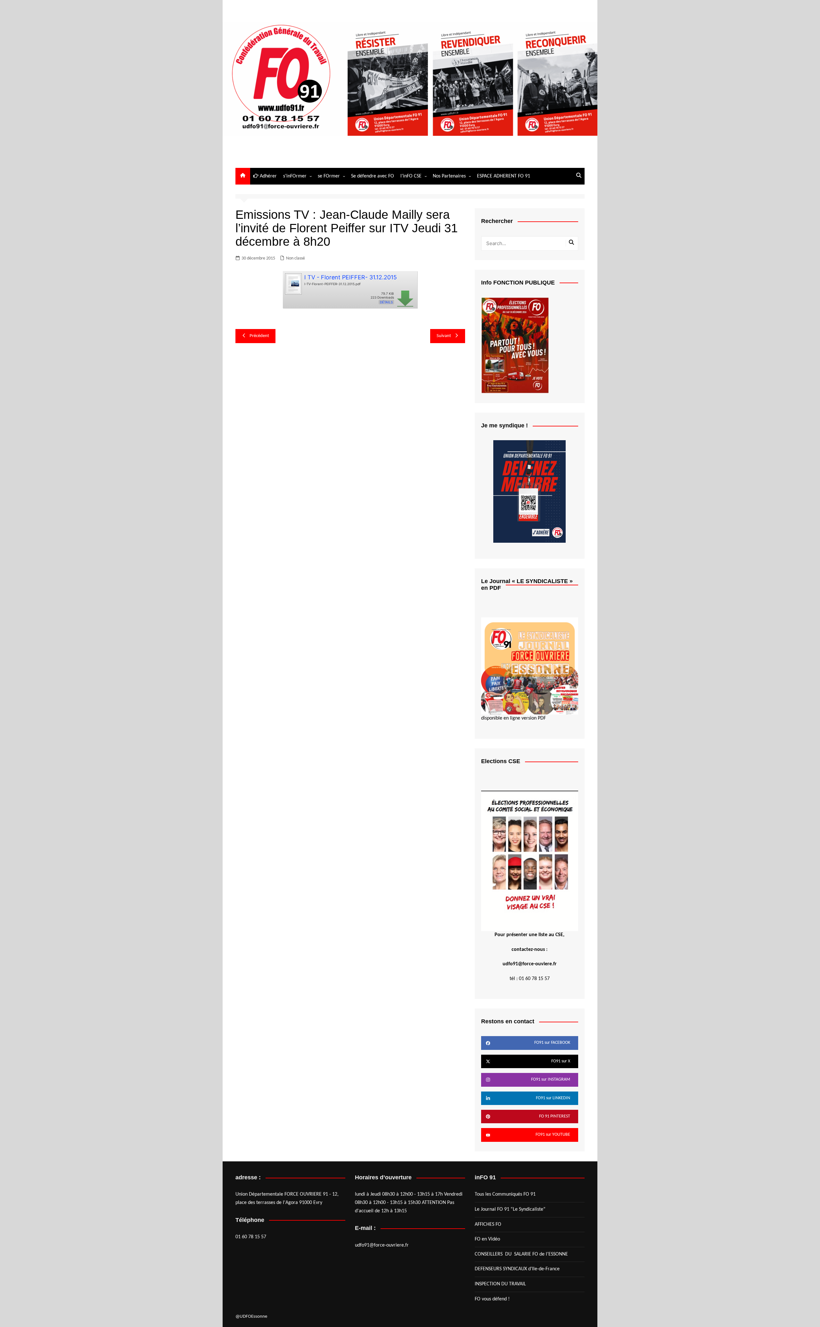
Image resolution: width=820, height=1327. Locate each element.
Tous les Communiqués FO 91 (505, 1194)
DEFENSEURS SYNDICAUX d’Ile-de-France (517, 1269)
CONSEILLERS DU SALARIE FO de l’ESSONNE (521, 1254)
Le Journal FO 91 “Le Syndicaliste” (510, 1209)
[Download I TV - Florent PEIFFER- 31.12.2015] (293, 283)
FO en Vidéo (487, 1239)
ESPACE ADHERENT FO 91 (503, 176)
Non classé (295, 258)
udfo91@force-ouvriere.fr (382, 1245)
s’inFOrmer (295, 176)
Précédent (259, 336)
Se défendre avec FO (372, 176)
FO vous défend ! (492, 1299)
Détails (386, 302)
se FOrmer (329, 176)
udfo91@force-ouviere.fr (530, 964)
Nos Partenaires (449, 176)
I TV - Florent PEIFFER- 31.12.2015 (350, 277)
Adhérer (267, 176)
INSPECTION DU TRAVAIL (500, 1284)
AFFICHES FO (488, 1224)
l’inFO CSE (411, 176)
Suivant (444, 336)
